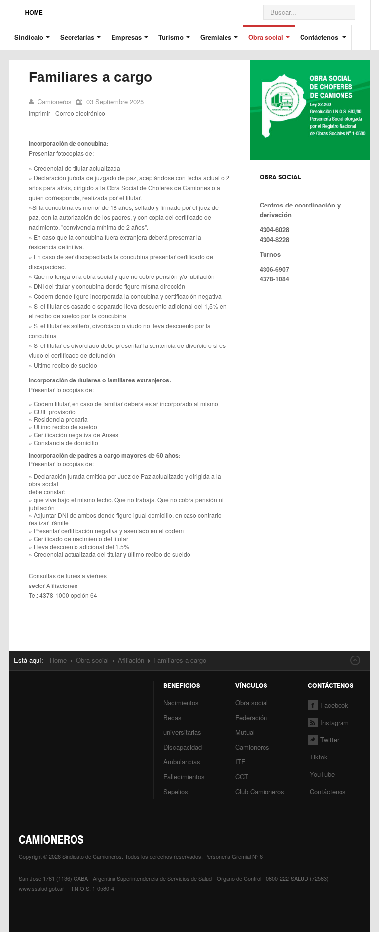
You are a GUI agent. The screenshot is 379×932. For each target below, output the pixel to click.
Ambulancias (181, 761)
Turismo (171, 37)
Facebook (334, 705)
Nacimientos (181, 702)
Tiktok (319, 756)
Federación (251, 717)
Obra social (265, 37)
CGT (241, 776)
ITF (240, 761)
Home (58, 660)
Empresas (126, 37)
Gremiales (215, 37)
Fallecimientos (184, 776)
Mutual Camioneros (252, 739)
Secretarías (77, 37)
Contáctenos (320, 37)
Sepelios (175, 791)
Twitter (329, 739)
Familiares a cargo (90, 77)
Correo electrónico (80, 113)
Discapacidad (182, 747)
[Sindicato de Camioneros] (34, 8)
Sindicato (28, 37)
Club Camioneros (259, 791)
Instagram (334, 722)
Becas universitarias (182, 725)
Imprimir (39, 113)
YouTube (321, 774)
